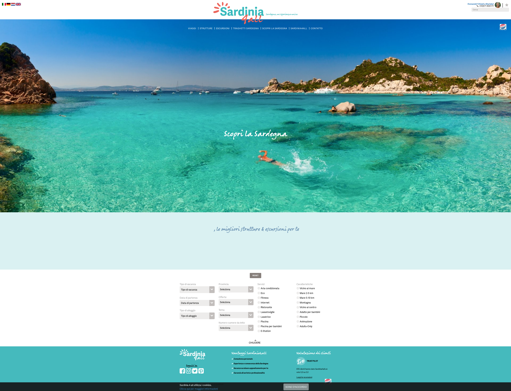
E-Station (266, 330)
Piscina (264, 321)
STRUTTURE (206, 28)
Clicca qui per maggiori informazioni (199, 388)
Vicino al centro (308, 307)
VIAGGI (192, 28)
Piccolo (304, 316)
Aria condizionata (270, 288)
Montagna (305, 302)
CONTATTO (317, 28)
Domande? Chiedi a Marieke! (481, 3)
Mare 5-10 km (307, 297)
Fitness (265, 297)
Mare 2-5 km (306, 293)
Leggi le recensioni (304, 377)
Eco (263, 293)
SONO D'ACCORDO (296, 386)
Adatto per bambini (310, 312)
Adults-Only (306, 326)
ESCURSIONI (223, 28)
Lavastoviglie (268, 312)
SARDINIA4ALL (299, 28)
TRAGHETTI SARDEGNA (246, 28)
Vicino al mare (307, 288)
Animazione (306, 321)
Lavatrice (266, 316)
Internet (265, 302)
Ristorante (266, 307)
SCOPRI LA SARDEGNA (274, 28)
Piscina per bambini (271, 326)
